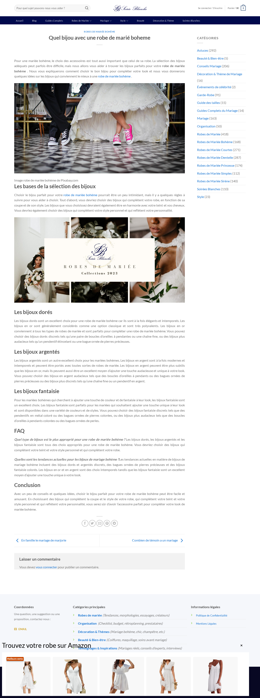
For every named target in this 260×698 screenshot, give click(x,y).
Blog (34, 20)
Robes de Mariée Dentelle (215, 157)
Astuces (202, 50)
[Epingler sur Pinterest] (107, 523)
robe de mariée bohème (114, 76)
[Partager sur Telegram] (114, 523)
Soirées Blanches (191, 20)
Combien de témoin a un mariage (155, 540)
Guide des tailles (208, 102)
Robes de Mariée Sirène (213, 181)
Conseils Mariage (209, 66)
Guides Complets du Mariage (217, 110)
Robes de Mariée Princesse (215, 165)
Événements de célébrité (214, 87)
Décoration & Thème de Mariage (219, 74)
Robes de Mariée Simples (214, 173)
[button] (237, 8)
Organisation (206, 126)
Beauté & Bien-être (210, 58)
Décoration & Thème (163, 20)
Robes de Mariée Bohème (99, 31)
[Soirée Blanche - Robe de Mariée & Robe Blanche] (130, 8)
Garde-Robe (205, 95)
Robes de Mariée (80, 20)
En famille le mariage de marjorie (43, 540)
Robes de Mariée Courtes (214, 150)
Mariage (104, 20)
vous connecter (46, 567)
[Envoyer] (86, 8)
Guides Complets (54, 20)
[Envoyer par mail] (99, 523)
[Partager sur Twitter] (92, 523)
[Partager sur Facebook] (85, 523)
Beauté (140, 20)
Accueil (19, 20)
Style (123, 20)
